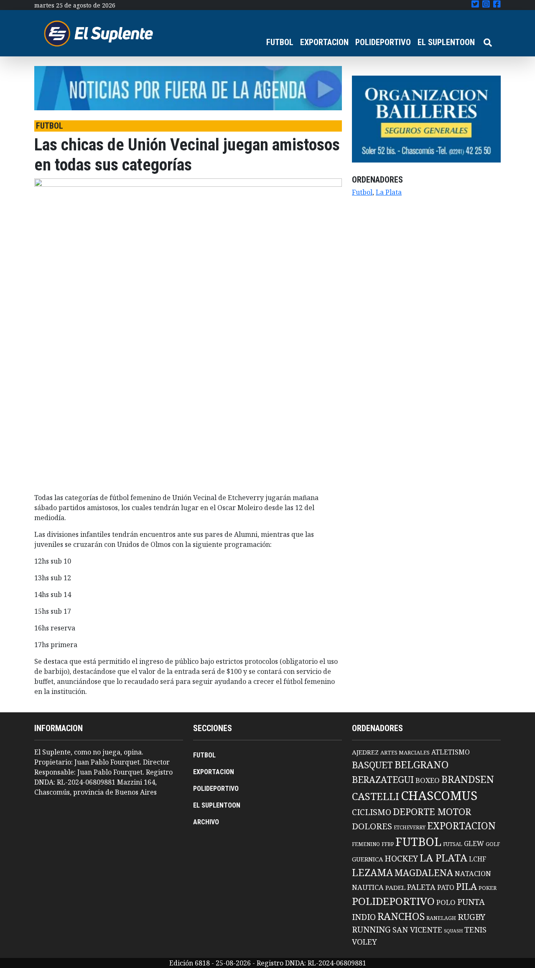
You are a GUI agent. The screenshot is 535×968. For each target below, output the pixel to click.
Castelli (375, 796)
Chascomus (439, 795)
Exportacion (461, 825)
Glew (474, 843)
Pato (445, 887)
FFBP (388, 844)
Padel (395, 887)
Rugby (471, 916)
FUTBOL (279, 42)
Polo (446, 902)
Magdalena (424, 872)
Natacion (473, 873)
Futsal (452, 844)
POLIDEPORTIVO (383, 42)
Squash (453, 931)
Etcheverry (409, 827)
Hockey (401, 858)
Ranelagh (441, 918)
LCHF (477, 859)
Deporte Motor (432, 811)
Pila (466, 886)
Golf (493, 844)
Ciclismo (371, 812)
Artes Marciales (405, 752)
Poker (488, 888)
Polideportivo (393, 901)
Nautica (368, 887)
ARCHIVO (206, 822)
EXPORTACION (324, 42)
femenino (366, 844)
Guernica (367, 859)
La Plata (389, 192)
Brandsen (467, 779)
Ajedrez (365, 752)
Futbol (362, 192)
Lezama (372, 872)
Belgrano (421, 764)
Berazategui (383, 779)
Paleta (421, 887)
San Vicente (417, 930)
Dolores (372, 826)
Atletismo (450, 752)
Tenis (475, 929)
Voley (364, 941)
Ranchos (401, 916)
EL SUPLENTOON (446, 42)
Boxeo (427, 780)
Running (371, 929)
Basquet (372, 765)
